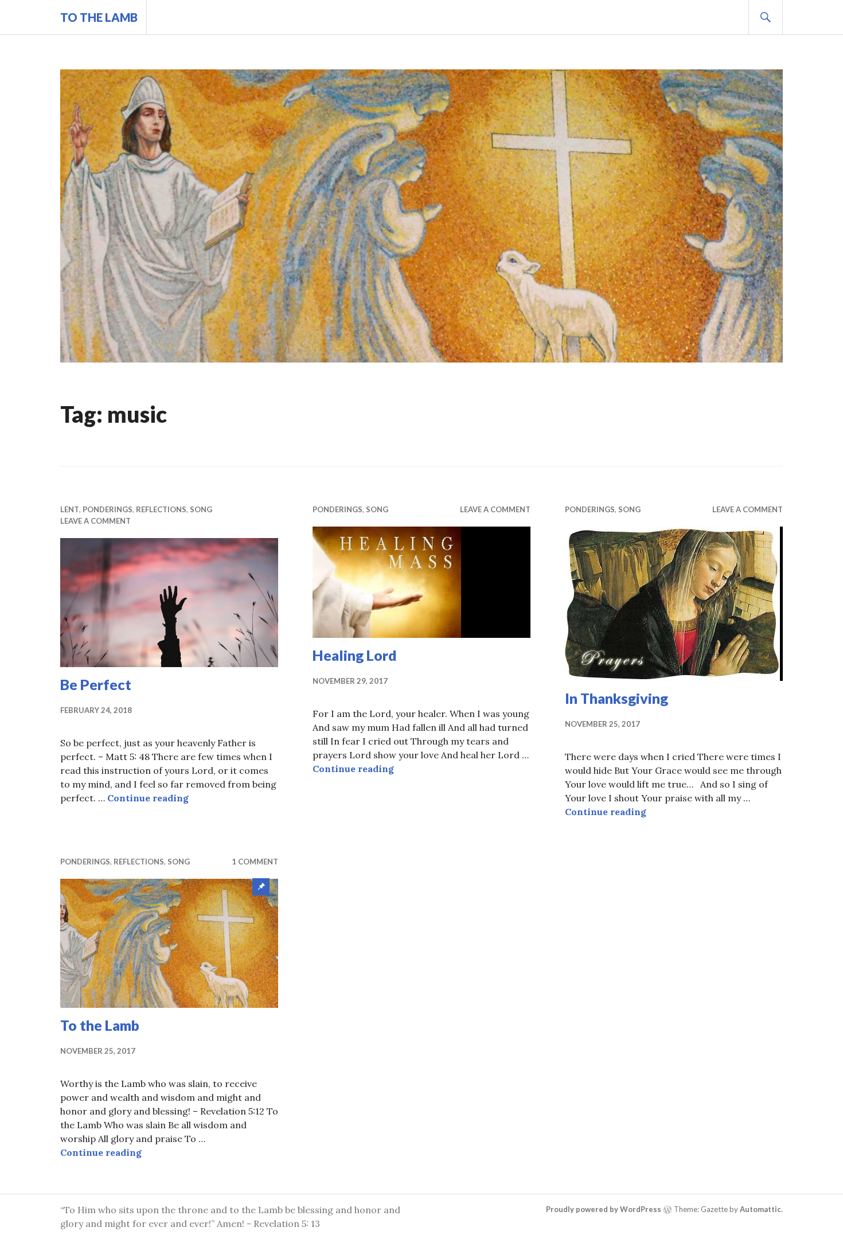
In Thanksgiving (616, 698)
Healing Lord (355, 655)
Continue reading (148, 798)
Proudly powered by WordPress (603, 1209)
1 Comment (255, 861)
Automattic (760, 1209)
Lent (69, 509)
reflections (161, 509)
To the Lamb (99, 1025)
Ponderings (107, 509)
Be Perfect (95, 684)
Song (201, 509)
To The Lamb (99, 17)
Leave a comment (95, 520)
